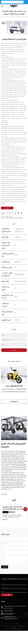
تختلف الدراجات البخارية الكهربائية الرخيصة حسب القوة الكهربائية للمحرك (14, 508)
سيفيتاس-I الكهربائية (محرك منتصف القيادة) (11, 218)
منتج (21, 11)
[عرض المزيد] (4, 492)
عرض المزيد (5, 519)
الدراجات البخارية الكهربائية (11, 11)
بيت (25, 11)
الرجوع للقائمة (14, 402)
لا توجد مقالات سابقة (5, 216)
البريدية (6, 595)
